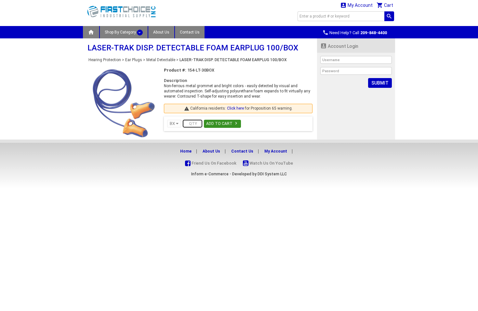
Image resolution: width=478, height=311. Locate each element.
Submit (380, 83)
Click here (235, 108)
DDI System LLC (272, 174)
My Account (356, 5)
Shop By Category (121, 32)
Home (186, 151)
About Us (161, 32)
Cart (385, 5)
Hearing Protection (104, 60)
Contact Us (190, 32)
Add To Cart (222, 123)
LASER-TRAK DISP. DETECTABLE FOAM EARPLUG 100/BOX (233, 60)
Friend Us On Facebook (213, 163)
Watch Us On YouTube (270, 163)
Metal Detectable (160, 60)
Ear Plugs (133, 60)
